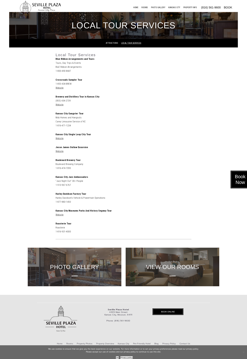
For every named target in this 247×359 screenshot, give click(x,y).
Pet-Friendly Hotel (142, 343)
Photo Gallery (158, 7)
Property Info (190, 7)
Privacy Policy (169, 343)
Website (60, 87)
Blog (156, 343)
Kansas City (174, 7)
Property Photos (84, 343)
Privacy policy (126, 357)
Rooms (145, 7)
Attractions (112, 43)
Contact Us (185, 343)
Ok (117, 357)
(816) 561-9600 (211, 7)
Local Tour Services (131, 43)
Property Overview (105, 343)
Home (135, 7)
